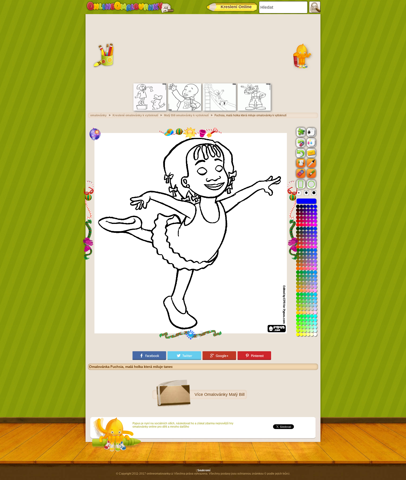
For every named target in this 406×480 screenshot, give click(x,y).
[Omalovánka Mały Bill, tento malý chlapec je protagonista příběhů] (184, 109)
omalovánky (98, 115)
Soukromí (203, 470)
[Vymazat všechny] (300, 143)
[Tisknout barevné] (310, 142)
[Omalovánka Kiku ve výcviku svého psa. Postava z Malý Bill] (149, 109)
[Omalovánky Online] (130, 7)
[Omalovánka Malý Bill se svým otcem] (254, 109)
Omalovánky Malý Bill (224, 394)
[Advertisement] (203, 48)
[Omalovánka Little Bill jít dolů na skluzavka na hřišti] (219, 109)
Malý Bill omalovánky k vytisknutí (186, 115)
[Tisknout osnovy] (310, 131)
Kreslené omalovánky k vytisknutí (135, 115)
